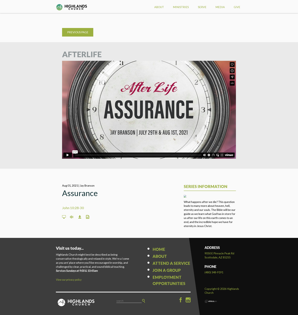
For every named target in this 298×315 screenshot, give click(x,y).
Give (237, 7)
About (159, 7)
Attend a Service (171, 263)
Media (220, 7)
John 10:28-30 (73, 208)
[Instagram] (188, 299)
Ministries (181, 7)
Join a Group (167, 270)
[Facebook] (180, 299)
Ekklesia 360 (211, 301)
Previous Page (77, 32)
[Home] (76, 302)
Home (159, 249)
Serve (202, 7)
